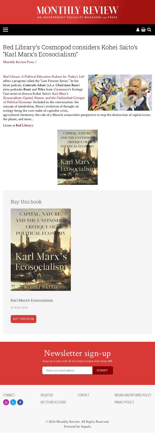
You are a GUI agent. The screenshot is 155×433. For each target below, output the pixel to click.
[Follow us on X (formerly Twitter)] (13, 402)
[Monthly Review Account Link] (138, 30)
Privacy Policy (124, 402)
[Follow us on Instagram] (6, 402)
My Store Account (53, 402)
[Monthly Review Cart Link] (143, 30)
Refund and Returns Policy (133, 395)
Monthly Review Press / (20, 62)
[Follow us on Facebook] (20, 402)
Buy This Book (23, 319)
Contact (83, 395)
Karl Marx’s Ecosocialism (32, 300)
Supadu (86, 426)
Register (47, 395)
